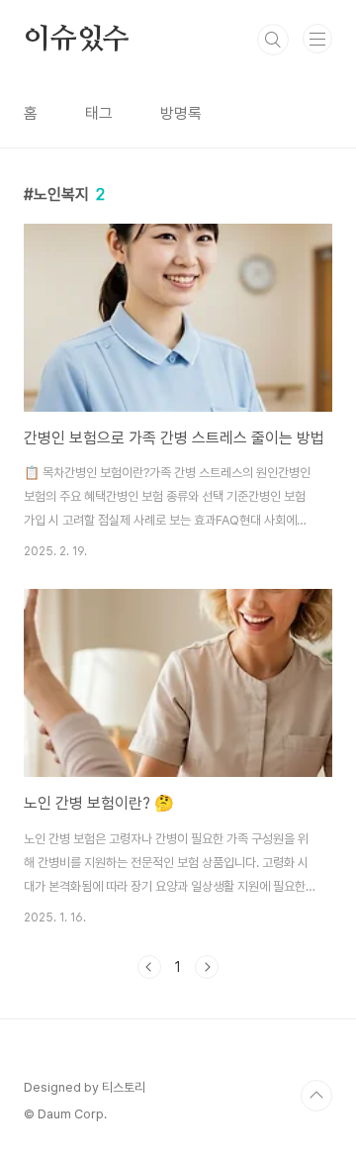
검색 (273, 39)
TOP (316, 1095)
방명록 (181, 113)
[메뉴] (317, 38)
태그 (99, 113)
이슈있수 (77, 39)
